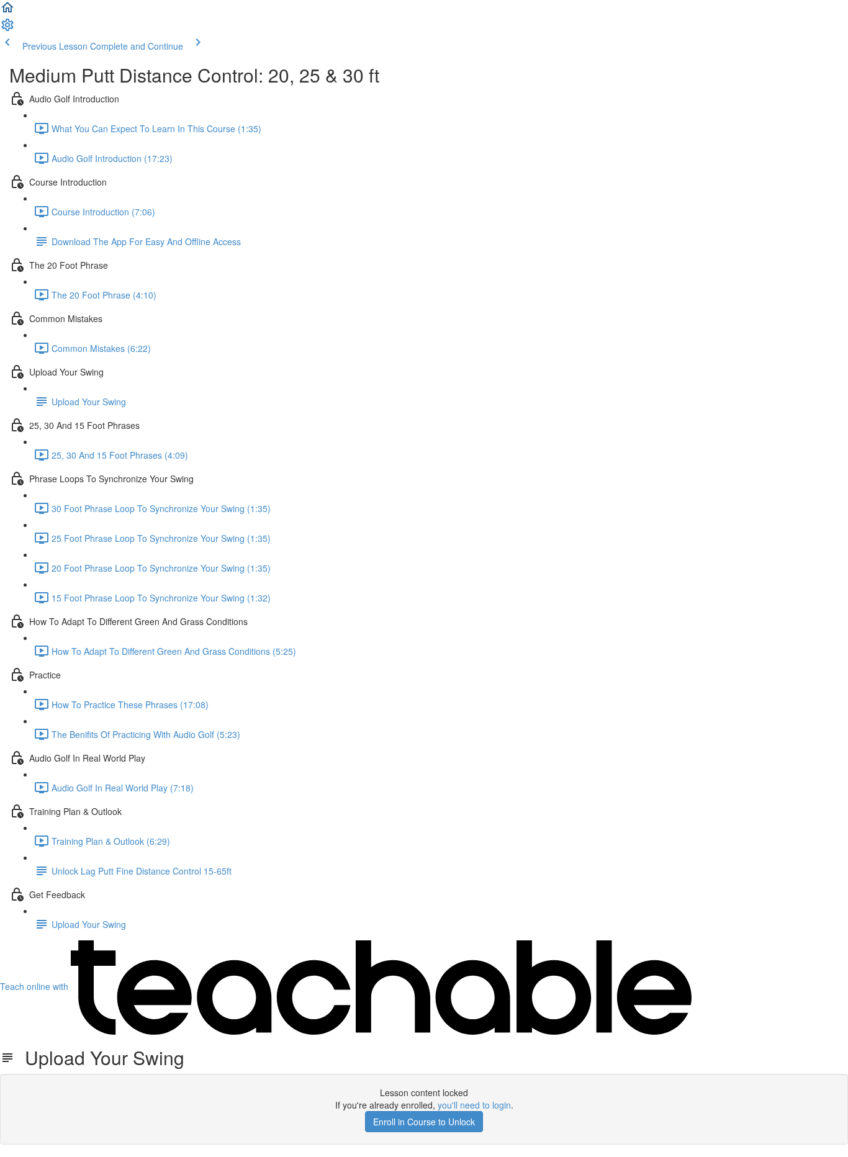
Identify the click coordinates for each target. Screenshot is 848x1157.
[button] (7, 11)
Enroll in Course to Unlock (424, 1121)
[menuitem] (7, 28)
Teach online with (35, 986)
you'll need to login (474, 1105)
